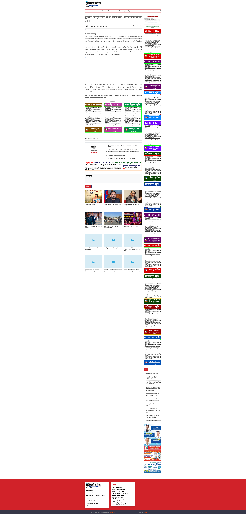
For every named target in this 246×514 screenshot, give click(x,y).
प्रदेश (97, 11)
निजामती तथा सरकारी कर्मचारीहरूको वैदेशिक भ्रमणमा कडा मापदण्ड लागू (113, 270)
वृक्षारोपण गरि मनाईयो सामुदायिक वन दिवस (116, 156)
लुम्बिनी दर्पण (91, 26)
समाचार (89, 11)
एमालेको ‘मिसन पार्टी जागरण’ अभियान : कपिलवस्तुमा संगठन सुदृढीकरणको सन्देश (132, 270)
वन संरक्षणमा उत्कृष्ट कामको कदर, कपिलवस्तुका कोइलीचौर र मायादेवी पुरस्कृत (123, 149)
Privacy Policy (113, 512)
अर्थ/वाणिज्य (107, 11)
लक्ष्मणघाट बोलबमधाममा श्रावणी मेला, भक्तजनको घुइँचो (92, 248)
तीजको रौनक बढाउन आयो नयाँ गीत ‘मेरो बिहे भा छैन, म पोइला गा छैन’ (121, 158)
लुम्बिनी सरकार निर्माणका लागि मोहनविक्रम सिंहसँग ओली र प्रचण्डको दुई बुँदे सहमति (122, 146)
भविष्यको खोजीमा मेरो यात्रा (90, 204)
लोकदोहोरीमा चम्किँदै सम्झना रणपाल (131, 226)
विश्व (116, 11)
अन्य (133, 11)
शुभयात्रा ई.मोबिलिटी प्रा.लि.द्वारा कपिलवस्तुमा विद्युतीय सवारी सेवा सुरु (153, 410)
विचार (112, 11)
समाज (93, 11)
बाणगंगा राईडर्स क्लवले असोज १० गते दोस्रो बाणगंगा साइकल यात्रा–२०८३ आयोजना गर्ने (153, 388)
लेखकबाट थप (93, 152)
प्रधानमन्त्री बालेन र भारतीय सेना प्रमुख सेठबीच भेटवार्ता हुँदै (93, 227)
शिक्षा (120, 11)
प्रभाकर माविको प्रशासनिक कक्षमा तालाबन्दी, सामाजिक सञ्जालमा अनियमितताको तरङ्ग (123, 152)
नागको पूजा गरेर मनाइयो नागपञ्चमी (111, 248)
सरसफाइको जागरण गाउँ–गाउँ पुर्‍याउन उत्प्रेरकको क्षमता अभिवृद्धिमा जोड (92, 270)
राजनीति (101, 11)
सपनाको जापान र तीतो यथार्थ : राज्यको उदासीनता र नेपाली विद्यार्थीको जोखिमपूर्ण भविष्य (132, 249)
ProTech (145, 512)
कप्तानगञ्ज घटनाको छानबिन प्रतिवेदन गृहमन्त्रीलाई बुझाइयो (111, 227)
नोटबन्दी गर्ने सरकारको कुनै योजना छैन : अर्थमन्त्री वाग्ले (131, 205)
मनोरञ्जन (129, 11)
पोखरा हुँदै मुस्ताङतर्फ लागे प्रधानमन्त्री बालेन (112, 204)
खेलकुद (124, 11)
